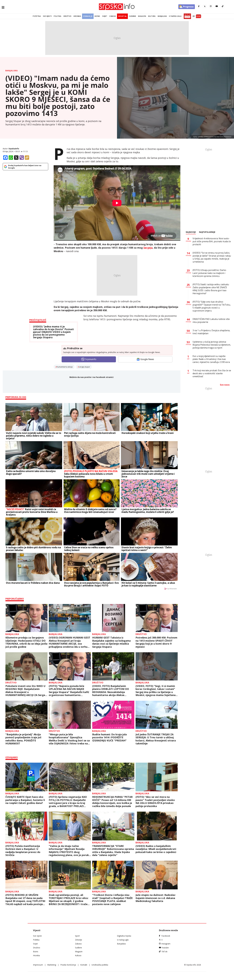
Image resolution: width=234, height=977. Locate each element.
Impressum (38, 964)
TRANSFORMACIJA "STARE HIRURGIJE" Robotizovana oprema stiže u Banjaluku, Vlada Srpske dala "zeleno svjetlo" (113, 850)
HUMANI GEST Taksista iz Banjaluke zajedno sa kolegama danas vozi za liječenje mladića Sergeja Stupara (111, 642)
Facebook (165, 936)
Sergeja (148, 247)
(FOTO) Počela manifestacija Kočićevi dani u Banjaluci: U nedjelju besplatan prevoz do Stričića (22, 850)
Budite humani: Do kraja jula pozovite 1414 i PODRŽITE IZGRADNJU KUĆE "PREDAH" (109, 737)
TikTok (164, 951)
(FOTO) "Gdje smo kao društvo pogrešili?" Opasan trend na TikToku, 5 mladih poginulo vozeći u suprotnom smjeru (212, 306)
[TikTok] (222, 6)
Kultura (152, 16)
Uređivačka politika (100, 964)
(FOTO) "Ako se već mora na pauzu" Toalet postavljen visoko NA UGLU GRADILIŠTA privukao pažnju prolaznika (155, 801)
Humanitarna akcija (65, 367)
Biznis (97, 16)
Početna (37, 16)
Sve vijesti (47, 16)
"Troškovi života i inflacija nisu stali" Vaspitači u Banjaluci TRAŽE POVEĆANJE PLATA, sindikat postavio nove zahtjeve (112, 899)
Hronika (77, 16)
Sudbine (132, 16)
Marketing (51, 964)
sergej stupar (84, 367)
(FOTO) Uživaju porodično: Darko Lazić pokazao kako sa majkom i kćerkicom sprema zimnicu (209, 273)
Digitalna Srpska (124, 936)
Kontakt (83, 964)
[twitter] (205, 6)
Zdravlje (87, 16)
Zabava (112, 16)
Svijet (104, 16)
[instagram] (211, 6)
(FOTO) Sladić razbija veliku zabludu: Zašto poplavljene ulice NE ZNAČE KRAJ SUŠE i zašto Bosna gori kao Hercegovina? (211, 289)
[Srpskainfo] (117, 7)
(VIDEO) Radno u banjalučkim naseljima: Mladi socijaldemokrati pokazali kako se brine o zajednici (156, 849)
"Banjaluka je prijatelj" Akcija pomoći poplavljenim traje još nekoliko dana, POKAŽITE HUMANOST (23, 739)
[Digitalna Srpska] (187, 16)
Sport (77, 936)
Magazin (142, 16)
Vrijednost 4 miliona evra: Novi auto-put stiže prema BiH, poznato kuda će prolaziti (212, 241)
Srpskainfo (14, 148)
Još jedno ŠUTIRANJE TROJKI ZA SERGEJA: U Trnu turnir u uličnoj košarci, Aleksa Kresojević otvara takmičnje (156, 739)
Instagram (165, 943)
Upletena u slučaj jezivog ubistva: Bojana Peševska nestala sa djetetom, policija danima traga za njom (212, 344)
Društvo (68, 16)
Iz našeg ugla (175, 16)
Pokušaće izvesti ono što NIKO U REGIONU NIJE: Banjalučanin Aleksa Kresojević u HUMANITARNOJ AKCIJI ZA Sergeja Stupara (26, 690)
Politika (57, 16)
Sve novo (225, 384)
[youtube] (216, 6)
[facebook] (199, 6)
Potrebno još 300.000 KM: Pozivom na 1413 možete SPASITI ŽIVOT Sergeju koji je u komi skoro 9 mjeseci (156, 642)
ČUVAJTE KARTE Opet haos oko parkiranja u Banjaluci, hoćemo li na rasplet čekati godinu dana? (25, 800)
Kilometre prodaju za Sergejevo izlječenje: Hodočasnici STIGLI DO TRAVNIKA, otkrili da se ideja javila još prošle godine (26, 642)
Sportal (122, 16)
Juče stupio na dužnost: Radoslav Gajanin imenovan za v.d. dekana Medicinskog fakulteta (155, 898)
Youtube (165, 947)
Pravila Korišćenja (68, 964)
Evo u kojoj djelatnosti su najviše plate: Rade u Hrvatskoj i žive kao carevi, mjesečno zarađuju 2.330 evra (211, 359)
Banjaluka (162, 16)
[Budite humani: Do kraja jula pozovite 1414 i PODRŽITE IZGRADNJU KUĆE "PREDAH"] (113, 715)
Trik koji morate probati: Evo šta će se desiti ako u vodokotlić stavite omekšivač (212, 373)
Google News (147, 359)
